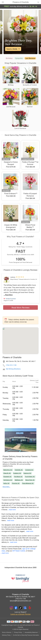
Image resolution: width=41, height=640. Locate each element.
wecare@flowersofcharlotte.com (20, 601)
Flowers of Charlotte (21, 2)
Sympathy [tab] (19, 58)
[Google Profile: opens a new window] (25, 607)
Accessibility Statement (31, 632)
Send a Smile (11, 49)
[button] (36, 635)
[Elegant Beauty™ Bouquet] (6, 279)
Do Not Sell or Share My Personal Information (26, 635)
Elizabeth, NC (7, 476)
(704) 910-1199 (11, 365)
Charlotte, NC (19, 470)
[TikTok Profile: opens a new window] (20, 607)
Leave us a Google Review (20, 614)
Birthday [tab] (9, 58)
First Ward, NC (18, 476)
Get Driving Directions (13, 369)
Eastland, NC (17, 473)
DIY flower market (19, 551)
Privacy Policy (18, 632)
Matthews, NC (19, 480)
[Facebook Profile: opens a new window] (15, 607)
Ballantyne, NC (7, 470)
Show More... (6, 486)
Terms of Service (6, 632)
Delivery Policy (6, 635)
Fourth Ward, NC (30, 476)
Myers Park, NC (30, 480)
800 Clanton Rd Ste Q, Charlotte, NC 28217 (20, 597)
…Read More (8, 295)
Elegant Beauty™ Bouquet (17, 279)
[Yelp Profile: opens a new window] (29, 607)
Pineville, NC (16, 483)
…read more (11, 509)
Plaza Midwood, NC (28, 483)
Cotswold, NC (29, 470)
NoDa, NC (6, 483)
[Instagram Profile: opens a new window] (11, 607)
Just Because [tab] (30, 58)
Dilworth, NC (7, 473)
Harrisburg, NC (7, 480)
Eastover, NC (27, 473)
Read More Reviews (21, 307)
